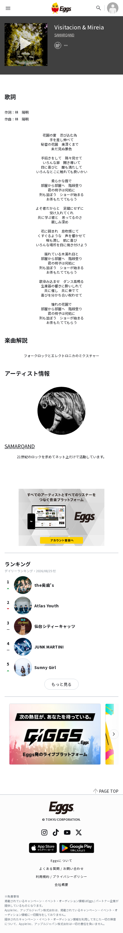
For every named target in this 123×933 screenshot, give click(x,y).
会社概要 (61, 884)
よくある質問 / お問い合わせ (61, 868)
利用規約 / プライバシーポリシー (62, 876)
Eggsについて (61, 860)
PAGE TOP (108, 791)
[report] (65, 45)
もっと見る (61, 684)
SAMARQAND (64, 35)
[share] (57, 45)
